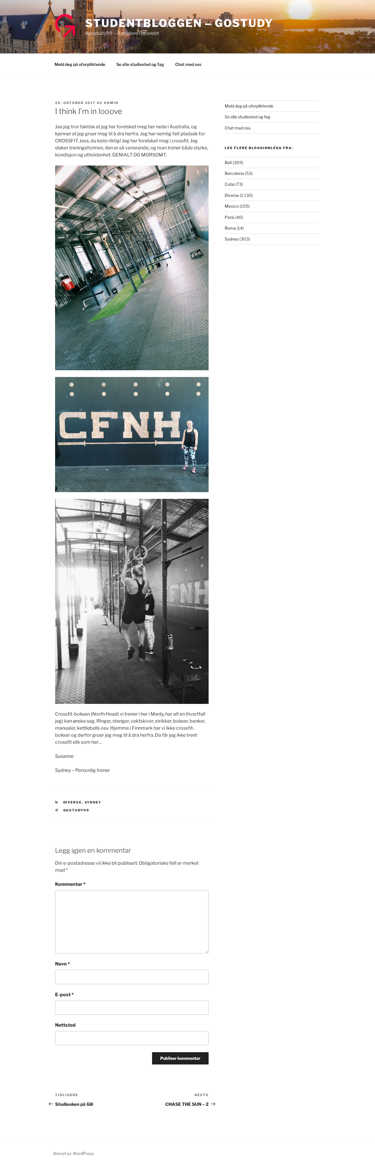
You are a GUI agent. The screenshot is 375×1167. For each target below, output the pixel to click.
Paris (229, 217)
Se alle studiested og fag (140, 64)
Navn (62, 964)
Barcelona (234, 173)
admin (111, 103)
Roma (230, 228)
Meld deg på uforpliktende (79, 64)
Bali (228, 162)
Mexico (232, 206)
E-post (64, 994)
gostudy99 (76, 810)
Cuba (230, 184)
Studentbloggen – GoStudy (179, 23)
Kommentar (70, 884)
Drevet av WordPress (73, 1153)
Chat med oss (188, 64)
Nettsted (65, 1025)
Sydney (93, 802)
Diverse (72, 802)
